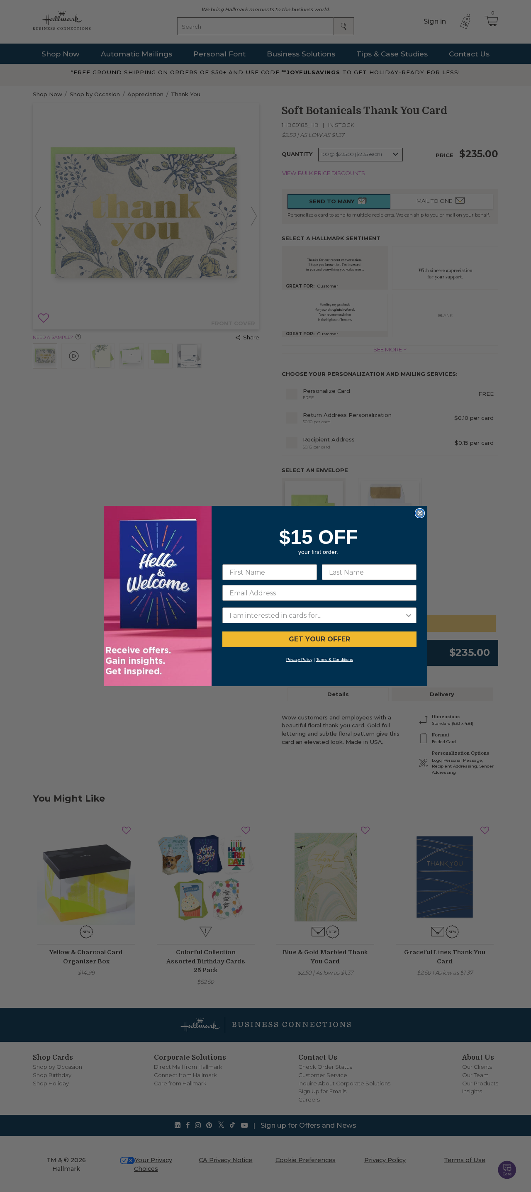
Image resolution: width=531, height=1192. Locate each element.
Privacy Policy (299, 659)
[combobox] (316, 615)
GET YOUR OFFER (319, 639)
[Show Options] (408, 615)
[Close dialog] (420, 513)
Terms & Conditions (334, 659)
